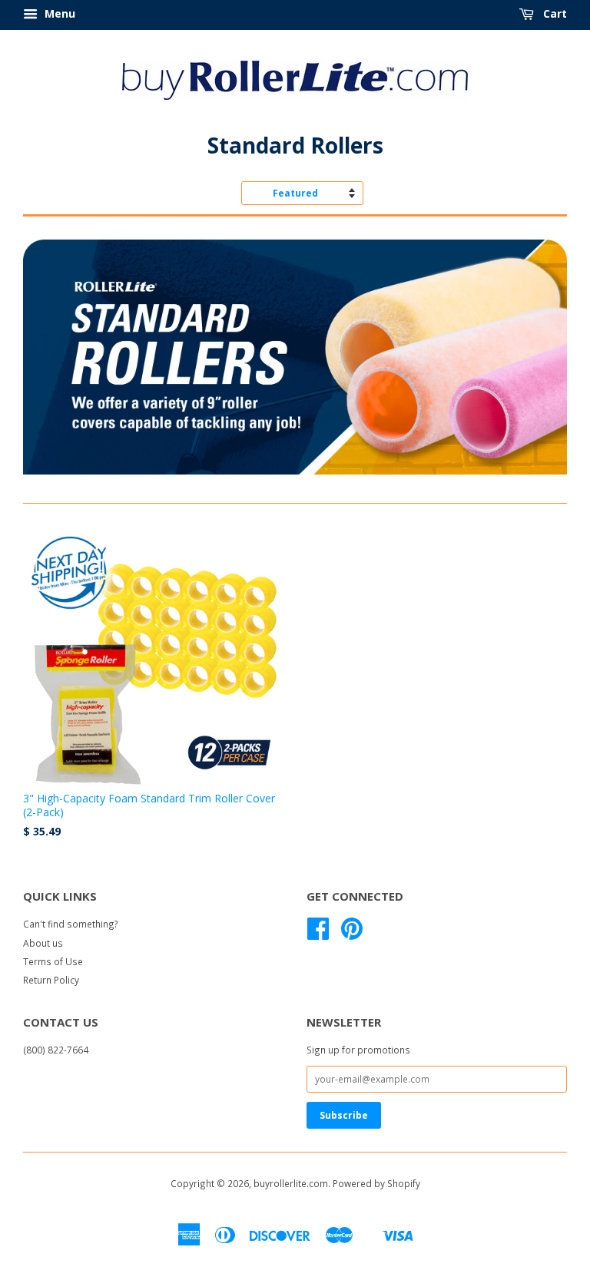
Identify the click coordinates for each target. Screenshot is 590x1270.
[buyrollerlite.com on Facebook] (318, 934)
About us (43, 943)
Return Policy (51, 980)
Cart (553, 13)
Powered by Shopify (376, 1183)
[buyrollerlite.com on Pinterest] (351, 934)
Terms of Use (53, 961)
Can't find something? (70, 924)
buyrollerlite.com (291, 1183)
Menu (58, 13)
